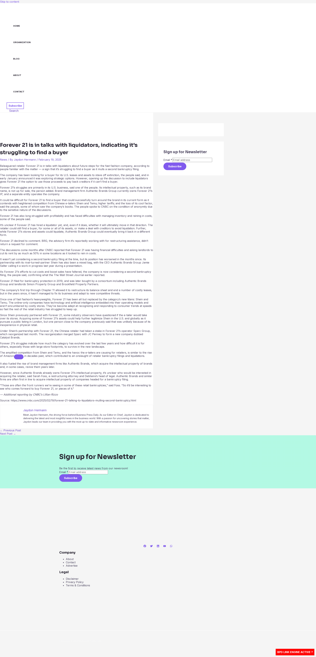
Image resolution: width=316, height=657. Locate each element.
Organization (22, 42)
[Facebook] (145, 546)
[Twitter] (151, 546)
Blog (16, 58)
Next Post (8, 433)
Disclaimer (72, 578)
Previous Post (10, 430)
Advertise (72, 565)
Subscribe (175, 166)
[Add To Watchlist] (19, 356)
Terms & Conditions (78, 585)
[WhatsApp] (171, 546)
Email (167, 160)
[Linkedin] (158, 546)
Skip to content (9, 1)
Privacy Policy (75, 582)
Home (16, 25)
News (3, 159)
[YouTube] (164, 546)
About (17, 75)
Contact (18, 91)
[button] (15, 105)
